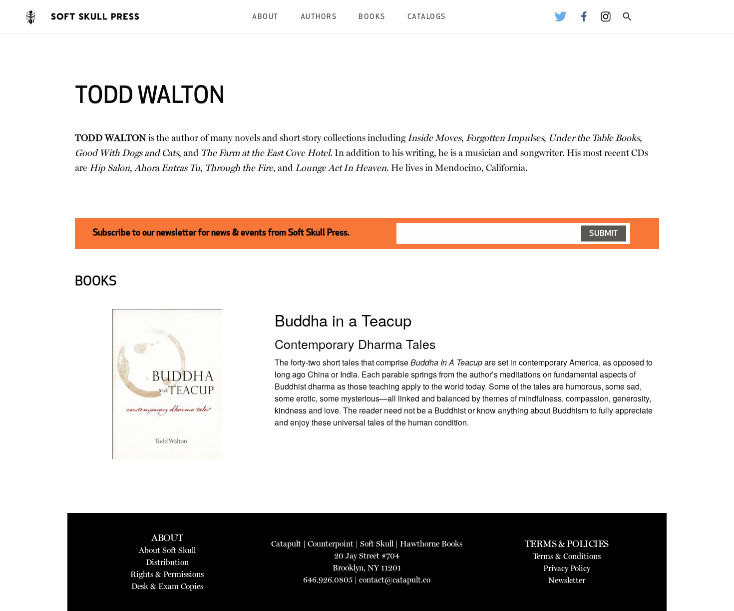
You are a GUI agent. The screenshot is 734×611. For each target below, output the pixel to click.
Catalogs (426, 17)
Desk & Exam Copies (167, 586)
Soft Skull (376, 543)
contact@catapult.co (394, 579)
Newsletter (566, 580)
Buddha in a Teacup (343, 319)
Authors (319, 17)
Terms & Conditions (567, 556)
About (265, 17)
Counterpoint (331, 543)
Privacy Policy (566, 568)
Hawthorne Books (431, 543)
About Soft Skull (167, 550)
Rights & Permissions (167, 574)
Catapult (286, 543)
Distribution (167, 562)
